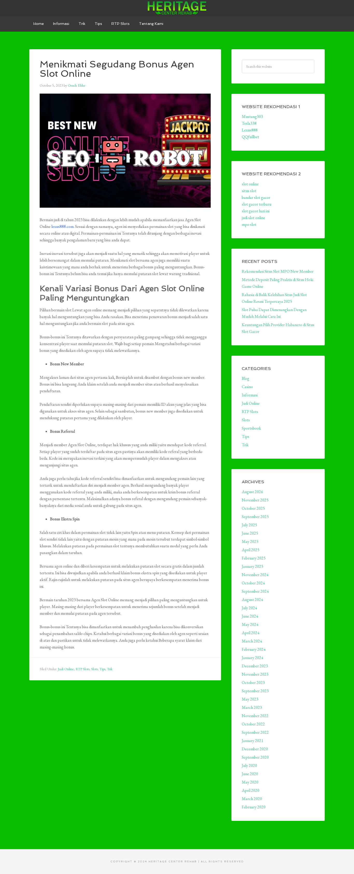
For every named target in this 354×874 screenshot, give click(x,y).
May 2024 (250, 624)
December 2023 (255, 666)
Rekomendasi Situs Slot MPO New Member (278, 271)
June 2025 (250, 533)
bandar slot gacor (256, 197)
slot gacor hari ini (256, 211)
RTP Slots (82, 669)
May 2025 (250, 541)
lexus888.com (62, 226)
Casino (247, 386)
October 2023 (253, 682)
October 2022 (253, 724)
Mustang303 (252, 116)
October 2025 (253, 508)
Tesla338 (249, 123)
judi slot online (253, 217)
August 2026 (252, 491)
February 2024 (254, 649)
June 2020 (250, 774)
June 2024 (250, 616)
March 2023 (252, 707)
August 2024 (252, 599)
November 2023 (255, 674)
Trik (109, 669)
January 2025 (252, 566)
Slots (94, 669)
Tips (102, 669)
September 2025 (255, 516)
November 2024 (255, 574)
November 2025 (255, 500)
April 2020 (250, 790)
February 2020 (254, 807)
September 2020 (255, 757)
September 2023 (255, 691)
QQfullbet (250, 136)
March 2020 (252, 798)
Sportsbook (251, 428)
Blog (245, 378)
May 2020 (250, 782)
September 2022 (255, 732)
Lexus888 (250, 130)
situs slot (249, 190)
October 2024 (253, 583)
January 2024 (252, 657)
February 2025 (254, 558)
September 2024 (255, 591)
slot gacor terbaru (256, 204)
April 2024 (250, 632)
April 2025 (250, 550)
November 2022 (255, 715)
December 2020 (255, 749)
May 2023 (250, 699)
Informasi (250, 395)
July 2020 (249, 765)
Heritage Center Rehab (177, 8)
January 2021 (252, 740)
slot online (250, 184)
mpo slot (249, 224)
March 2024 (252, 641)
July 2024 (249, 608)
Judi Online (66, 669)
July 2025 (249, 525)
